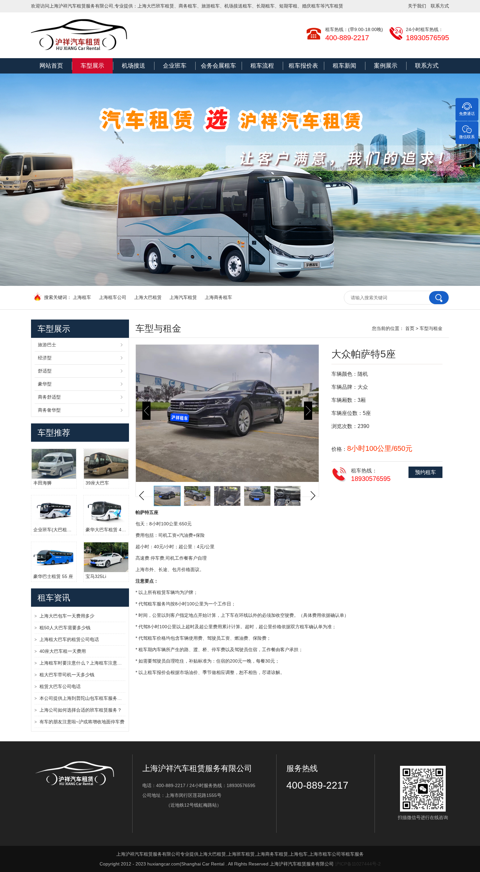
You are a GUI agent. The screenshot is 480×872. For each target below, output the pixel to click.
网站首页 (51, 65)
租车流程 (262, 65)
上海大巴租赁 (148, 297)
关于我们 (417, 5)
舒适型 (45, 370)
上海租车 (82, 297)
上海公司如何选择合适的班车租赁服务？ (81, 710)
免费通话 (467, 113)
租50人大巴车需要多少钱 (65, 627)
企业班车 (174, 65)
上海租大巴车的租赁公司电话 (69, 639)
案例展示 (385, 65)
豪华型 (45, 384)
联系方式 (440, 5)
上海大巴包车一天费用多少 (67, 615)
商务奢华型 (49, 410)
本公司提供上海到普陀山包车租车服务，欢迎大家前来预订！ (82, 698)
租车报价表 (303, 65)
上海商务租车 (218, 297)
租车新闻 (344, 65)
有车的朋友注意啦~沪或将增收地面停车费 (82, 721)
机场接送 (133, 65)
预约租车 (425, 472)
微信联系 (467, 137)
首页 (409, 328)
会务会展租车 (218, 65)
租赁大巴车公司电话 (60, 686)
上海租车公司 (112, 297)
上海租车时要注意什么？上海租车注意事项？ (82, 663)
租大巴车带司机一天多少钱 (67, 674)
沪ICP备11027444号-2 (358, 863)
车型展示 (92, 65)
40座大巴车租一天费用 (63, 651)
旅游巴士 (47, 344)
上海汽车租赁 (183, 297)
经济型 (45, 357)
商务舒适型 (49, 397)
